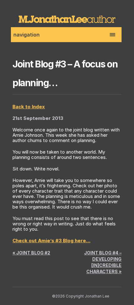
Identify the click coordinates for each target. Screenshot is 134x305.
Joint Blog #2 (31, 252)
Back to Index (28, 107)
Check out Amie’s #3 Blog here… (51, 241)
